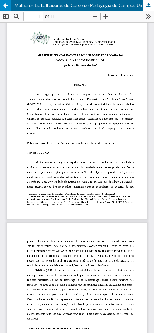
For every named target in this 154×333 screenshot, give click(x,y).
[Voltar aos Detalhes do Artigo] (5, 5)
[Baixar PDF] (148, 5)
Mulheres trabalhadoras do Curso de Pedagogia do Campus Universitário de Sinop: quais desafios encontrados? (84, 5)
